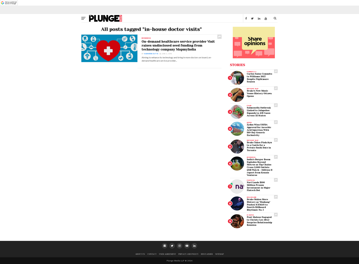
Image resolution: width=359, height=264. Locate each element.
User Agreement (167, 254)
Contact (152, 254)
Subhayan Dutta (151, 54)
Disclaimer (207, 254)
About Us (140, 254)
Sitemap (219, 254)
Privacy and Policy (188, 254)
